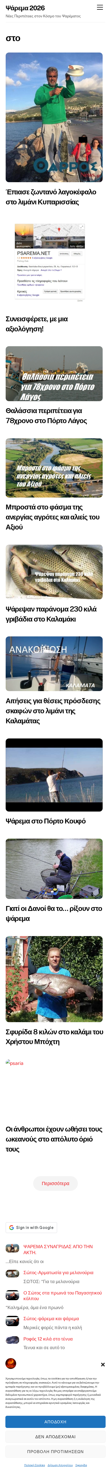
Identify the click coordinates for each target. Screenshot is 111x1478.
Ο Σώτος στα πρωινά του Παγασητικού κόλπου (62, 1296)
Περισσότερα (55, 1183)
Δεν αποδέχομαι (55, 1436)
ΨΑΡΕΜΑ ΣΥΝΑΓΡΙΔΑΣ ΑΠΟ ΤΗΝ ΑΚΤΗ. (58, 1249)
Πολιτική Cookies (34, 1465)
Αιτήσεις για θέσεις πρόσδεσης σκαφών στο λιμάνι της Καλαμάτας (53, 711)
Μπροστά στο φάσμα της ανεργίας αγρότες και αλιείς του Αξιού (52, 517)
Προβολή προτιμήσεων (55, 1451)
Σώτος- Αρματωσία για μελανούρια (58, 1272)
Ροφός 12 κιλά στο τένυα (48, 1339)
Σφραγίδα (81, 1465)
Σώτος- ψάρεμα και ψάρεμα (51, 1318)
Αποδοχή (55, 1422)
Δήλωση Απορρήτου (60, 1465)
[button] (103, 1364)
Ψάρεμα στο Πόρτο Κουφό (46, 821)
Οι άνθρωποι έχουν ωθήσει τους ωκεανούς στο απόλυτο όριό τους (54, 1139)
